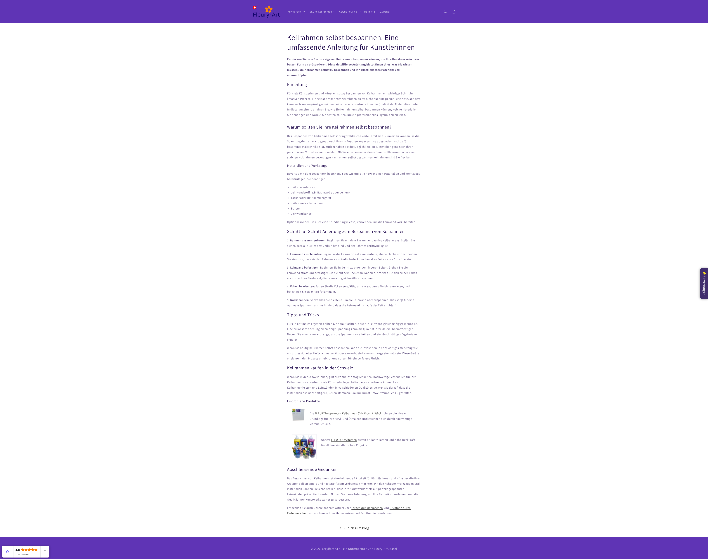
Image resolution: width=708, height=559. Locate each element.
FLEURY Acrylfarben (344, 440)
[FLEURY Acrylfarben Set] (304, 448)
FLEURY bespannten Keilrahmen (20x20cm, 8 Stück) (349, 413)
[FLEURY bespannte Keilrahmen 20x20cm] (298, 419)
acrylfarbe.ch (331, 549)
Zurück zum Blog (356, 528)
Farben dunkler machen (367, 508)
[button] (295, 11)
